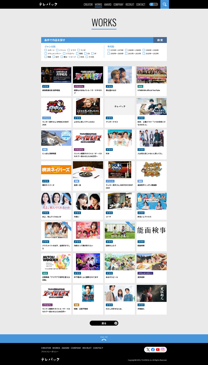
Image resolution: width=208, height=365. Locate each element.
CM (88, 53)
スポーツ (51, 50)
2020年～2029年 (152, 53)
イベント (62, 50)
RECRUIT (130, 4)
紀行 (57, 57)
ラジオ (83, 50)
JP (152, 4)
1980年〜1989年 (134, 50)
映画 (49, 57)
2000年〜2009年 (117, 53)
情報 (81, 53)
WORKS (98, 4)
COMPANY (118, 4)
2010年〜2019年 (134, 53)
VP (95, 53)
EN (155, 4)
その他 (91, 57)
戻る (104, 323)
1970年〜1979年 (117, 50)
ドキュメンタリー (54, 53)
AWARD (107, 4)
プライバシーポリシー (49, 351)
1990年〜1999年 (152, 50)
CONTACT (140, 4)
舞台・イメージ (70, 57)
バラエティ (70, 53)
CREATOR (88, 4)
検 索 (160, 40)
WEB (82, 57)
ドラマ (73, 50)
